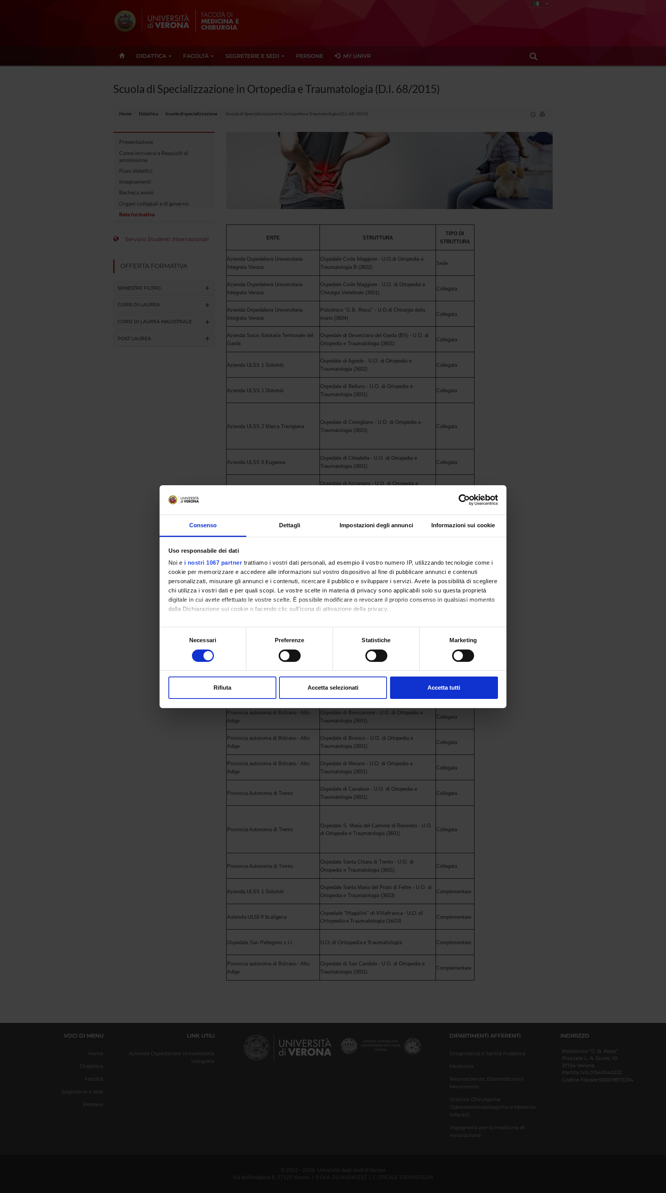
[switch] (290, 656)
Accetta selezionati (333, 687)
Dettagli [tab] (289, 525)
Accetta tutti (443, 687)
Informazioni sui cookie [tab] (463, 525)
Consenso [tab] (203, 525)
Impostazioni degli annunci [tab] (376, 525)
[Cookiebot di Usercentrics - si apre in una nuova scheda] (464, 500)
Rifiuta (222, 687)
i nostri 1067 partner (213, 562)
